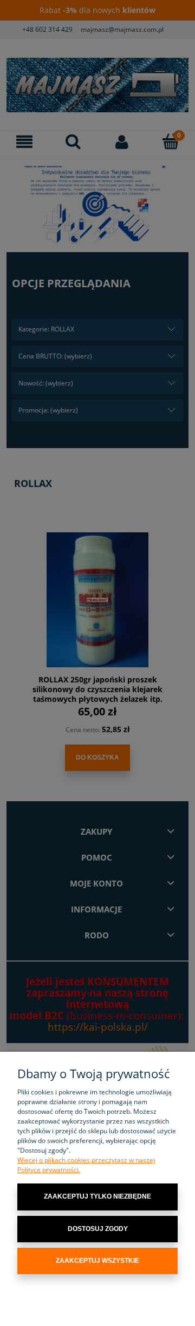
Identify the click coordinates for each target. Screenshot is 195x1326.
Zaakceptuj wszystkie (97, 1260)
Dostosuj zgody (98, 1229)
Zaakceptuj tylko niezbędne (97, 1196)
